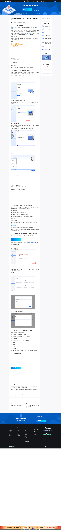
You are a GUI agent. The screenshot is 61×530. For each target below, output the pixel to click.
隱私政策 (35, 435)
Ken (12, 22)
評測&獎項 (10, 430)
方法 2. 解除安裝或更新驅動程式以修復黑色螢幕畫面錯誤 (18, 46)
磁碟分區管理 (20, 22)
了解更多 (36, 529)
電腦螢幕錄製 (17, 434)
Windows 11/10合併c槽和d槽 (48, 38)
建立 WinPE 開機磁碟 (32, 242)
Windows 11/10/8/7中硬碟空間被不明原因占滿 (48, 32)
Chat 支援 (26, 431)
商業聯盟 (10, 434)
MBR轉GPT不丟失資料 (47, 35)
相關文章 (24, 22)
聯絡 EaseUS (26, 434)
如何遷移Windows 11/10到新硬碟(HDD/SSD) (48, 49)
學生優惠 (10, 435)
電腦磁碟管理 (17, 431)
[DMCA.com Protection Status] (13, 446)
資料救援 (24, 1)
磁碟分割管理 (28, 1)
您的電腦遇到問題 (29, 33)
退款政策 (35, 434)
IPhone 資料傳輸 (18, 435)
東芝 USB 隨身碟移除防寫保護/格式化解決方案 (16, 405)
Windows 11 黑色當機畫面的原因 (15, 43)
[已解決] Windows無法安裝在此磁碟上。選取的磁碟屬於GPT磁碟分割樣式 (48, 43)
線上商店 (26, 437)
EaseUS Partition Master (36, 235)
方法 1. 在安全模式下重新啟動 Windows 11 (16, 45)
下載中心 (26, 430)
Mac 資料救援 (18, 430)
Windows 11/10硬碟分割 (48, 29)
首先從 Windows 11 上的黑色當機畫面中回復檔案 (17, 44)
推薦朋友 (10, 438)
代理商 (10, 431)
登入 (55, 1)
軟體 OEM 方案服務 (27, 441)
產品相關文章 (18, 427)
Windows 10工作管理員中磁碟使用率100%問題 (48, 26)
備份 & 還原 (33, 1)
